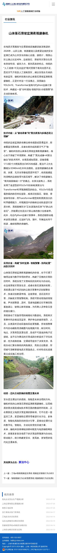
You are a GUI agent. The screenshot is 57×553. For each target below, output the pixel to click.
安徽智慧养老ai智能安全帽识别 (14, 525)
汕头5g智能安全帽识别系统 (13, 521)
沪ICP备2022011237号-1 (40, 549)
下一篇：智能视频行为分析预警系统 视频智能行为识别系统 (29, 478)
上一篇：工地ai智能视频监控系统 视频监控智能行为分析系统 (30, 473)
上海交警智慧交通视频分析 (13, 503)
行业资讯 (10, 19)
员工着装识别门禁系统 (11, 512)
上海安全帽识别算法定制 (12, 529)
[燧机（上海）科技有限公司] (25, 4)
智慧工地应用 (7, 508)
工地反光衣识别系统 (10, 516)
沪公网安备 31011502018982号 (17, 549)
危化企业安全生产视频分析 (13, 499)
